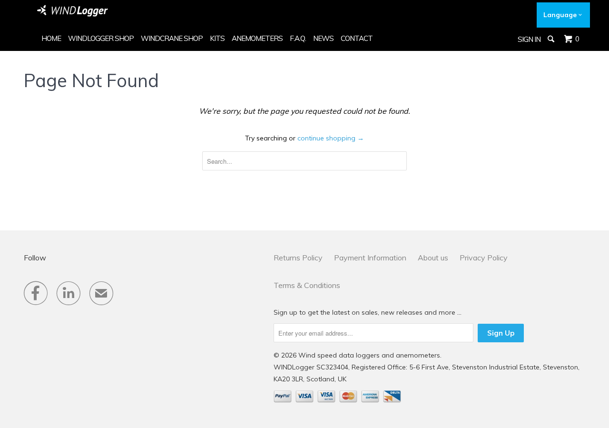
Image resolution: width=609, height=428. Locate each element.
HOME (51, 38)
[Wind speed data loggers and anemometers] (72, 10)
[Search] (552, 39)
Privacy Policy (484, 257)
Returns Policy (298, 257)
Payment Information (370, 257)
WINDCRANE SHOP (172, 38)
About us (433, 257)
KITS (217, 38)
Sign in (529, 39)
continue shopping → (330, 138)
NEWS (323, 38)
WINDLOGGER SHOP (101, 38)
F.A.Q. (298, 38)
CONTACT (357, 38)
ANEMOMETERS (257, 38)
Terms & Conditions (307, 285)
